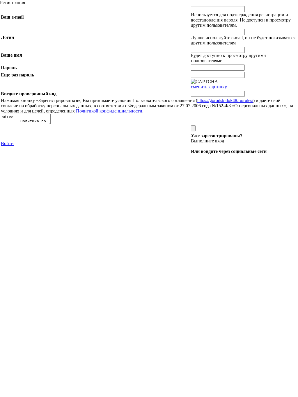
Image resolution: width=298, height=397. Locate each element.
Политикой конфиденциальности (109, 110)
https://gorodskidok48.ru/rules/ (225, 100)
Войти (7, 143)
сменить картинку (209, 86)
